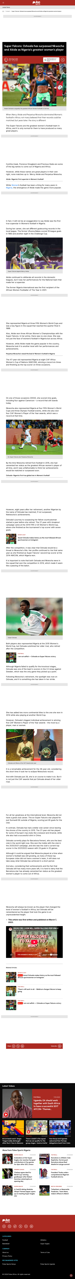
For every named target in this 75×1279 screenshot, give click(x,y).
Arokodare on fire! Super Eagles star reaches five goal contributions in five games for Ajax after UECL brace (24, 1161)
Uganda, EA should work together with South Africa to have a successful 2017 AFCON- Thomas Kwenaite (47, 1105)
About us (5, 1252)
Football (8, 11)
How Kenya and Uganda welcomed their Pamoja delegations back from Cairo (59, 1141)
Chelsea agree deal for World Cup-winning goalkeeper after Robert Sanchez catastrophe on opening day (23, 1176)
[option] (13, 1133)
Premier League (19, 1169)
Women (15, 185)
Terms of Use (45, 1252)
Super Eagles (18, 1155)
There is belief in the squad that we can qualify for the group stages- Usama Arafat (36, 1141)
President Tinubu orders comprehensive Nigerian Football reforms (60, 1174)
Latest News (6, 7)
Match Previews (56, 1186)
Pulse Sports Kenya (9, 1264)
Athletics (43, 1240)
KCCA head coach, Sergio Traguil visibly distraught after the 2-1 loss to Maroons (12, 1141)
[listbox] (37, 1133)
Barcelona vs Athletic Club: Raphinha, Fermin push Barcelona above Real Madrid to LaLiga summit (61, 1161)
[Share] (63, 60)
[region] (37, 1133)
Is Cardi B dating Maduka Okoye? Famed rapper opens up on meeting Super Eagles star (24, 1192)
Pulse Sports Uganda (47, 1264)
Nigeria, (9, 188)
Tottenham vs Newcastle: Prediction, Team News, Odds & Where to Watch (60, 1191)
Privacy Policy (7, 1256)
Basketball (5, 1244)
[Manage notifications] (71, 1275)
